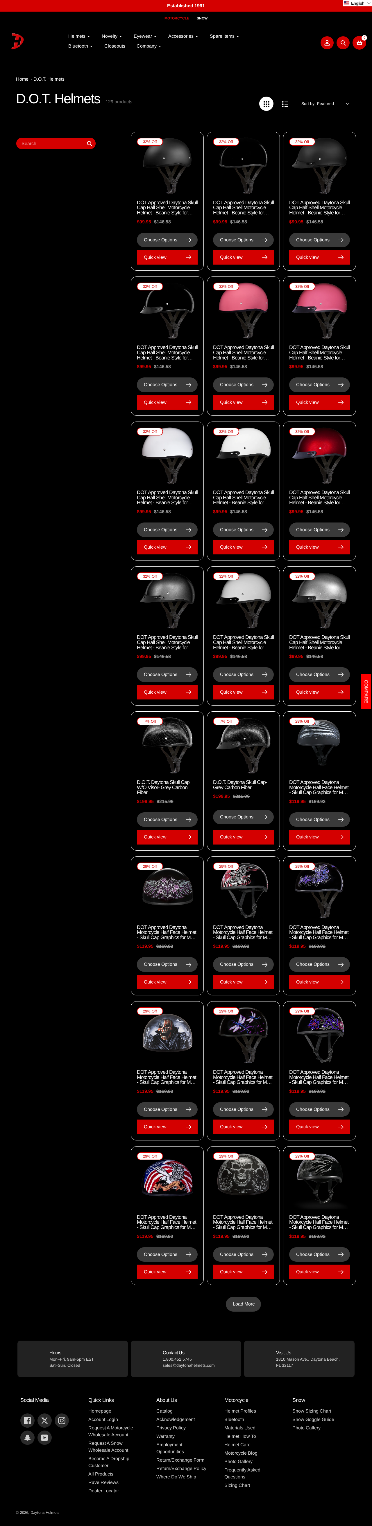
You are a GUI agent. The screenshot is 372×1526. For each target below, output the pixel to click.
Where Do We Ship (176, 1476)
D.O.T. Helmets (49, 79)
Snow (202, 18)
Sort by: (308, 103)
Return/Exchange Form (180, 1460)
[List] (285, 104)
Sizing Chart (237, 1485)
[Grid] (266, 104)
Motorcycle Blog (240, 1453)
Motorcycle (176, 18)
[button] (357, 3)
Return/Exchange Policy (181, 1468)
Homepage (99, 1411)
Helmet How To (240, 1436)
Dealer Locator (103, 1490)
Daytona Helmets (45, 1512)
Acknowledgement (175, 1419)
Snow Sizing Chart (311, 1411)
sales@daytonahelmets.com (189, 1365)
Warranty (165, 1436)
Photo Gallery (238, 1461)
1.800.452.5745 (177, 1359)
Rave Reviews (103, 1482)
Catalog (164, 1411)
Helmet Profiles (240, 1411)
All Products (100, 1473)
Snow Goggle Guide (313, 1419)
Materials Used (239, 1427)
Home (22, 79)
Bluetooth (234, 1419)
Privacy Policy (171, 1427)
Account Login (103, 1419)
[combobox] (56, 143)
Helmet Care (237, 1444)
